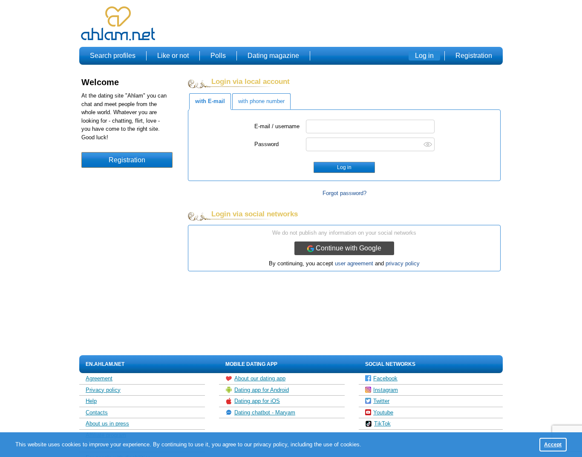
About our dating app (259, 378)
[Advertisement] (347, 24)
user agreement (354, 263)
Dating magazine (273, 55)
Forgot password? (344, 193)
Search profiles (112, 55)
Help (91, 401)
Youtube (383, 412)
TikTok (382, 423)
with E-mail (210, 101)
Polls (218, 55)
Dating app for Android (261, 390)
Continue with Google (347, 248)
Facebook (385, 378)
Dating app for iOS (257, 401)
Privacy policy (103, 390)
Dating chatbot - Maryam (264, 412)
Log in (424, 55)
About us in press (107, 423)
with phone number (261, 101)
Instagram (385, 390)
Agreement (99, 378)
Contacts (97, 412)
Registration (473, 55)
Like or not (173, 55)
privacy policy (403, 263)
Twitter (381, 401)
